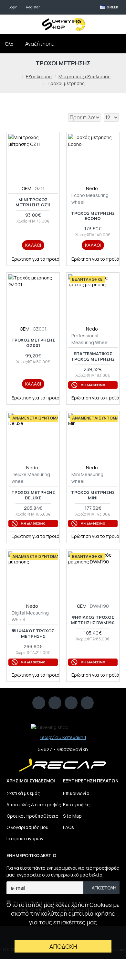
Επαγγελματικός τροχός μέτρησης (93, 356)
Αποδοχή (63, 946)
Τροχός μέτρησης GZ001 (33, 342)
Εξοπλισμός (39, 76)
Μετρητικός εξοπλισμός (84, 76)
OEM (26, 188)
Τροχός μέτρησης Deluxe (33, 495)
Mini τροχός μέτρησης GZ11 (33, 202)
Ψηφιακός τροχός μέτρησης (33, 633)
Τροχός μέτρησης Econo (93, 216)
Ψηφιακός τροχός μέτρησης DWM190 (93, 620)
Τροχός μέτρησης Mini (93, 495)
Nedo (92, 188)
